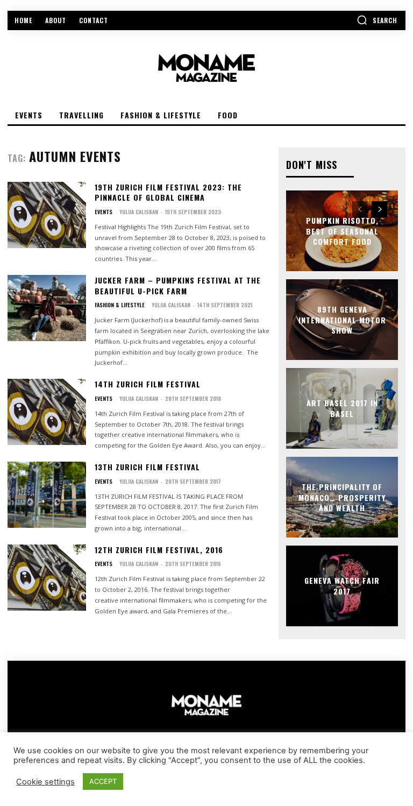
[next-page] (379, 209)
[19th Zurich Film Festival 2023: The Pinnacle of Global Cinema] (47, 215)
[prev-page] (360, 209)
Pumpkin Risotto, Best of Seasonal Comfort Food (342, 231)
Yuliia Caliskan (138, 212)
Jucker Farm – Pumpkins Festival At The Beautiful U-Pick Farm (178, 285)
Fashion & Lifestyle (120, 305)
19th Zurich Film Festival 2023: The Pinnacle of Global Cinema (168, 192)
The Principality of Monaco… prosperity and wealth (342, 497)
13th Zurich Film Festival (147, 466)
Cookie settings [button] (45, 782)
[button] (377, 20)
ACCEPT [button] (103, 781)
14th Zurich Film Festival (148, 384)
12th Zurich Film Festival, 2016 (159, 549)
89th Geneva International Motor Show (342, 319)
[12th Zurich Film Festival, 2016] (47, 578)
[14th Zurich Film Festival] (47, 412)
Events (103, 212)
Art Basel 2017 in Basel (342, 409)
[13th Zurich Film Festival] (47, 495)
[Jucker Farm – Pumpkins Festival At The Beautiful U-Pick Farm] (47, 308)
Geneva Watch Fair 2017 (342, 586)
